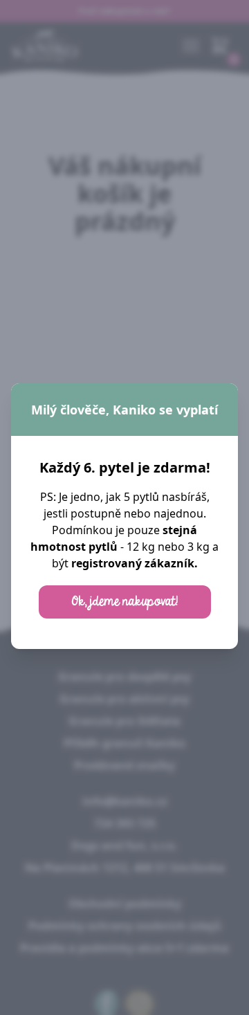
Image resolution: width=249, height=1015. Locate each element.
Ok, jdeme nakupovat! (125, 602)
